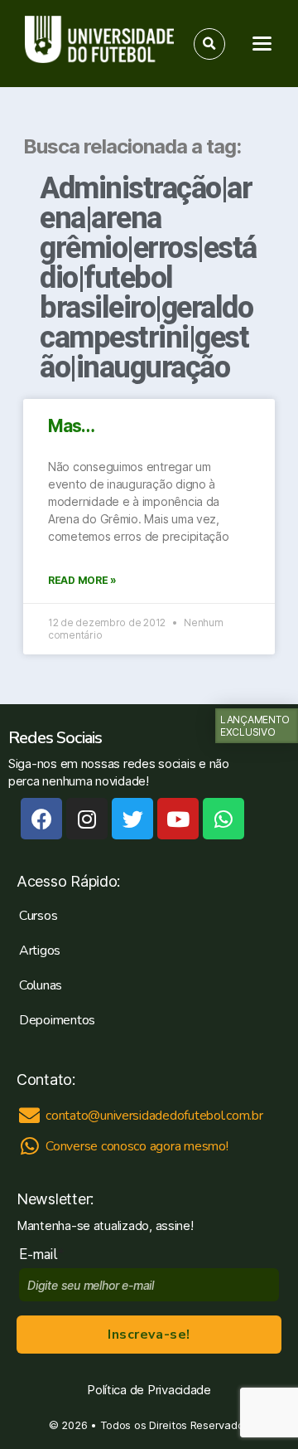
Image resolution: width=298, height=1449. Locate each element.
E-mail (42, 1254)
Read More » (82, 580)
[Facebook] (41, 818)
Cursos (38, 916)
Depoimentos (57, 1020)
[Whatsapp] (223, 818)
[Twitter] (132, 818)
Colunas (40, 985)
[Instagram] (87, 818)
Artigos (39, 950)
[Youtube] (178, 818)
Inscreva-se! (149, 1334)
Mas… (71, 426)
